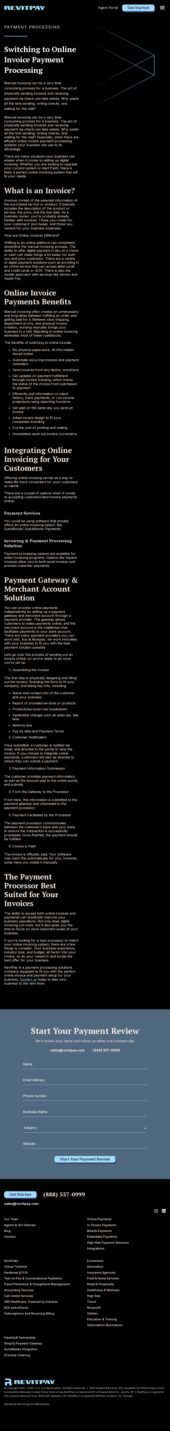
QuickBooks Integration (21, 1349)
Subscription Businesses (105, 1325)
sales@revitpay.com (67, 1050)
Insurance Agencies (101, 1272)
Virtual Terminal (15, 1266)
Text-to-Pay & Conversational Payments (33, 1278)
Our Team (11, 1219)
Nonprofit (94, 1307)
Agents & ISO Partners (20, 1225)
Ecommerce (95, 1261)
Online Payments (99, 1219)
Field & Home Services (103, 1278)
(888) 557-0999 (106, 1050)
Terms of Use (56, 1392)
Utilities (92, 1313)
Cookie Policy (40, 1392)
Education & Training (102, 1319)
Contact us (28, 979)
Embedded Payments (102, 1236)
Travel (91, 1301)
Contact (9, 1236)
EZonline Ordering (17, 1355)
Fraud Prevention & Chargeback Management (37, 1284)
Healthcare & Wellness (103, 1290)
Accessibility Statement (17, 1392)
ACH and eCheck (16, 1307)
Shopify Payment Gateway (23, 1343)
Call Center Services (18, 1296)
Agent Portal (108, 8)
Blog (7, 1231)
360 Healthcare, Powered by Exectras (31, 1301)
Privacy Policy (156, 1388)
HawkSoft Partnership (19, 1337)
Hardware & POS (16, 1272)
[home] (24, 7)
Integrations (95, 1248)
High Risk (93, 1296)
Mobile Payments (99, 1231)
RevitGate (11, 1261)
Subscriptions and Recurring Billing (29, 1313)
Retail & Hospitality (100, 1284)
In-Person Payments (101, 1225)
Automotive (95, 1266)
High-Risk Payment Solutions (108, 1242)
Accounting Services (18, 1290)
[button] (162, 7)
